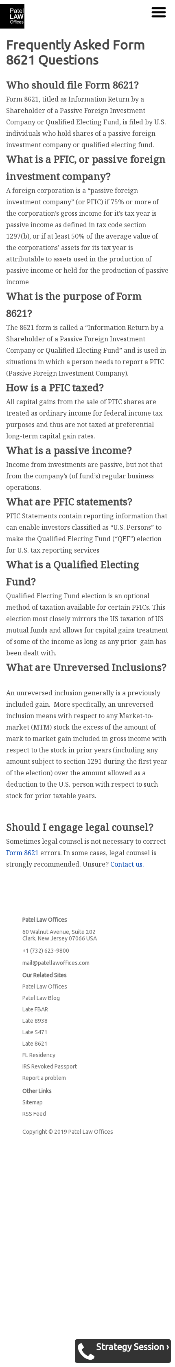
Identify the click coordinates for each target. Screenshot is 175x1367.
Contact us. (127, 864)
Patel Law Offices (44, 986)
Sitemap (32, 1102)
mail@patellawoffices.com (56, 963)
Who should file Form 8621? (72, 84)
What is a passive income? (69, 450)
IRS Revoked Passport (49, 1066)
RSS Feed (34, 1113)
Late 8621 (35, 1043)
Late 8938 (35, 1021)
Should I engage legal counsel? (79, 827)
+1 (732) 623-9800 (45, 950)
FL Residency (38, 1055)
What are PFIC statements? (69, 501)
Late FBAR (35, 1009)
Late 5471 (35, 1032)
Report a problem (44, 1078)
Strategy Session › (132, 1346)
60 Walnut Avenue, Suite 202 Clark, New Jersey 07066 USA (59, 935)
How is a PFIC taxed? (55, 387)
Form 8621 (22, 852)
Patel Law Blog (41, 998)
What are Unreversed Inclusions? (86, 667)
